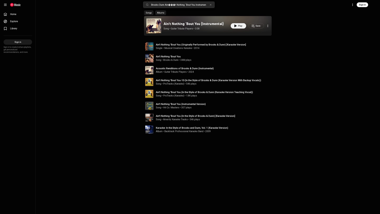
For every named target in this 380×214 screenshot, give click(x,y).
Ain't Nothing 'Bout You (168, 56)
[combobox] (182, 5)
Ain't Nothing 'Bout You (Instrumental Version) (181, 104)
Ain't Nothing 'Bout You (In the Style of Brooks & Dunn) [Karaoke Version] (195, 116)
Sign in (362, 5)
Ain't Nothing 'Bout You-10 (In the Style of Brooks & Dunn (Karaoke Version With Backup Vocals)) (208, 80)
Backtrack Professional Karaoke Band (183, 131)
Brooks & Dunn (170, 60)
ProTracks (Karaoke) (173, 83)
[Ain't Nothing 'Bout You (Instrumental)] (153, 25)
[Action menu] (267, 26)
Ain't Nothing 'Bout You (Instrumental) (194, 24)
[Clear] (210, 4)
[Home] (15, 5)
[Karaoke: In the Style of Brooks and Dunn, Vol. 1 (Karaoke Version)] (209, 130)
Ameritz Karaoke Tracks (175, 119)
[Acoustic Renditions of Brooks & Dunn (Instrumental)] (209, 70)
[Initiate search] (147, 4)
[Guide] (5, 5)
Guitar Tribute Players (182, 28)
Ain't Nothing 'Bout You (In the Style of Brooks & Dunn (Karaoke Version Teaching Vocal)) (204, 92)
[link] (17, 14)
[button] (154, 26)
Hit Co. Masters (171, 107)
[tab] (148, 12)
